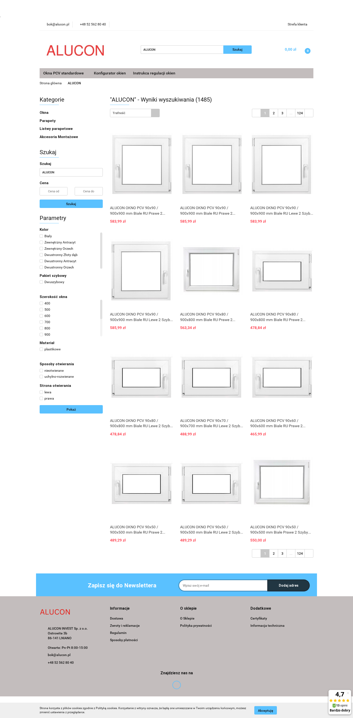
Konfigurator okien (110, 73)
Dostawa (116, 618)
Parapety (48, 121)
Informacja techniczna (267, 625)
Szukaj (71, 204)
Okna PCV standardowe (64, 73)
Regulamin (118, 633)
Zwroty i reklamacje (125, 625)
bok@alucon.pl (59, 655)
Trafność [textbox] (119, 113)
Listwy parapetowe (56, 129)
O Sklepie (187, 618)
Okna (44, 112)
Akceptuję (265, 710)
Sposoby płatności (124, 640)
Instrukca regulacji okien (154, 73)
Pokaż (71, 409)
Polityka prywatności (196, 625)
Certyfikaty (258, 618)
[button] (120, 608)
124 (300, 113)
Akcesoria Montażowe (59, 137)
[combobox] (135, 113)
